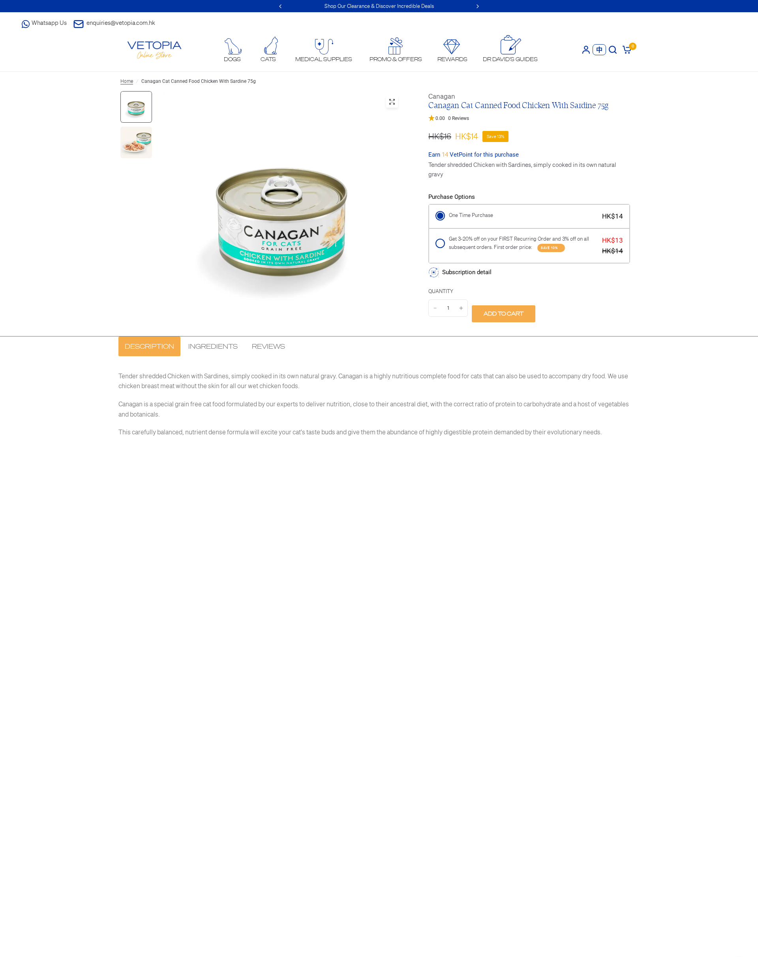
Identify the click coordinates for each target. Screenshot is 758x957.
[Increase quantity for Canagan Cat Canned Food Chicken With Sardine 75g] (461, 308)
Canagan (441, 96)
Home (126, 81)
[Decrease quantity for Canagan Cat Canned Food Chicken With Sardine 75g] (435, 308)
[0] (625, 49)
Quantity (440, 291)
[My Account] (586, 49)
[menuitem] (232, 50)
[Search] (612, 49)
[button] (527, 118)
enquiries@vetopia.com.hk (120, 22)
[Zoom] (392, 102)
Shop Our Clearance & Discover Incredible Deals (379, 6)
